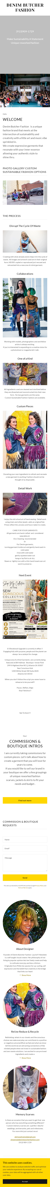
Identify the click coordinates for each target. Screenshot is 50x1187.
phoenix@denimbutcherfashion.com (25, 1139)
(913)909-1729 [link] (25, 31)
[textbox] (25, 840)
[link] (25, 11)
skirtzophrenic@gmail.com (25, 1137)
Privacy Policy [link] (39, 885)
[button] (25, 975)
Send (25, 878)
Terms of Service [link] (23, 888)
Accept (25, 1181)
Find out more (25, 800)
